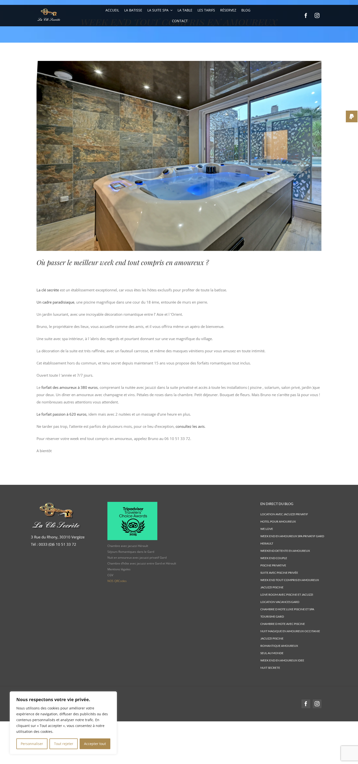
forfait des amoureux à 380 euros (69, 387)
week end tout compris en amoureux (289, 580)
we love (266, 529)
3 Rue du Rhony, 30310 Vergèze (58, 537)
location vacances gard (279, 602)
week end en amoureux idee (282, 660)
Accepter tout (95, 743)
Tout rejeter (63, 743)
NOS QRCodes (117, 581)
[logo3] (49, 8)
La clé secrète (48, 289)
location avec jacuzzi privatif (284, 514)
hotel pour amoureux (278, 521)
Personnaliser (32, 743)
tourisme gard (272, 616)
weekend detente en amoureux (285, 551)
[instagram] (317, 15)
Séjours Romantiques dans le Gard (130, 552)
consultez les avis (190, 426)
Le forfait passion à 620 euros (61, 414)
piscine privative (273, 565)
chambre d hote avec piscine (282, 624)
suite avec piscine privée (279, 572)
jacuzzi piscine (271, 587)
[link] (57, 544)
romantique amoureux (279, 646)
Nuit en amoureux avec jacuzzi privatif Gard (137, 557)
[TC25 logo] (132, 503)
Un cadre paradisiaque (55, 302)
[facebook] (305, 15)
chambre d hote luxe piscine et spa (287, 609)
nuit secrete (270, 667)
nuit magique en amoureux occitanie (290, 631)
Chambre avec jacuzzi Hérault (127, 546)
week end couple (273, 558)
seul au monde (271, 653)
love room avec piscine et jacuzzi (286, 594)
